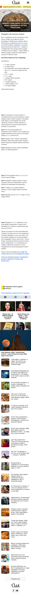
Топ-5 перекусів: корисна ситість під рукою (15, 293)
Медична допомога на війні (12, 7)
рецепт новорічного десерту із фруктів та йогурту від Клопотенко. (14, 259)
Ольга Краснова (5, 30)
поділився (17, 45)
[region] (13, 101)
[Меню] (28, 2)
